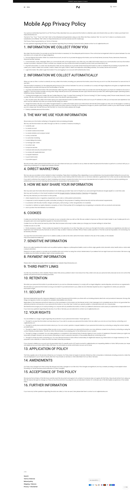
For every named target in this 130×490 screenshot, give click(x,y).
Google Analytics (65, 193)
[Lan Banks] (78, 7)
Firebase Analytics (75, 193)
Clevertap (85, 193)
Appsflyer (94, 193)
